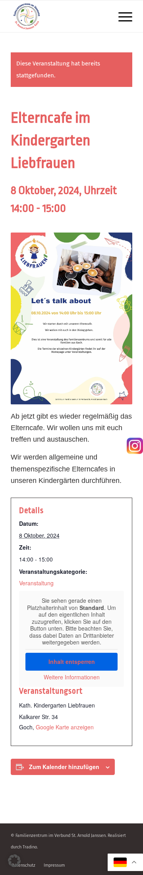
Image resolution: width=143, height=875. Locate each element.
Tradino (30, 847)
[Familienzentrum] (59, 16)
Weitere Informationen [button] (72, 677)
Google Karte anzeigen (65, 727)
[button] (14, 860)
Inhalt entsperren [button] (71, 661)
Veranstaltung (36, 583)
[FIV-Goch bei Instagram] (135, 448)
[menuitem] (121, 16)
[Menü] (121, 16)
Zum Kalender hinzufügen (64, 767)
